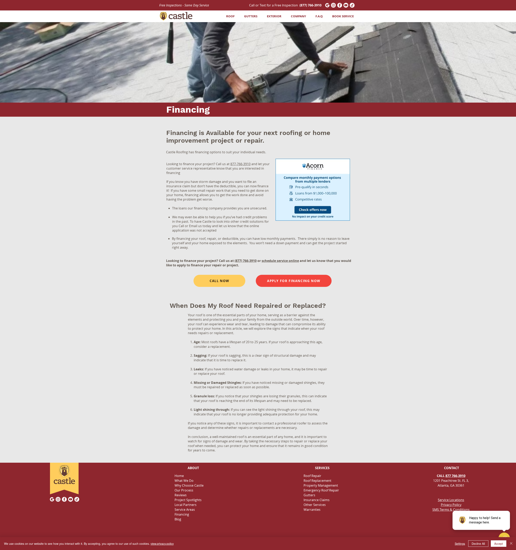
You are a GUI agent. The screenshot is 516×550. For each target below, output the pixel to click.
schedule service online (280, 261)
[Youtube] (345, 5)
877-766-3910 (240, 164)
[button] (249, 16)
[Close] (511, 543)
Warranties (312, 509)
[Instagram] (333, 5)
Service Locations (451, 500)
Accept (498, 544)
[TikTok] (352, 5)
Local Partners (186, 505)
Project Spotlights (188, 500)
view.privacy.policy (162, 544)
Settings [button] (460, 544)
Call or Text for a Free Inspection (285, 5)
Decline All (478, 544)
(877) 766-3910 (246, 261)
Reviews (181, 495)
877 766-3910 (455, 476)
